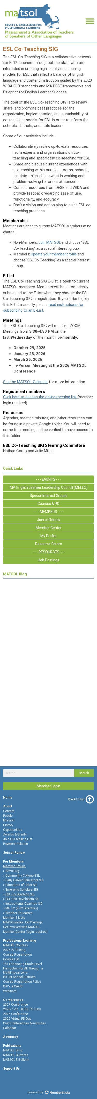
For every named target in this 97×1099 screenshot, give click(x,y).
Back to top (76, 799)
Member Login (48, 786)
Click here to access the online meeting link (40, 397)
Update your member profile (54, 254)
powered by (35, 1092)
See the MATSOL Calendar (25, 382)
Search (84, 773)
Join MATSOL (50, 242)
